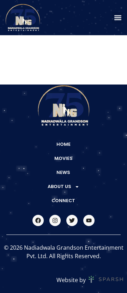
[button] (117, 18)
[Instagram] (55, 220)
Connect (63, 201)
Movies (63, 158)
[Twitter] (72, 220)
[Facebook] (38, 220)
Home (63, 144)
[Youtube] (89, 220)
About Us (59, 186)
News (63, 172)
